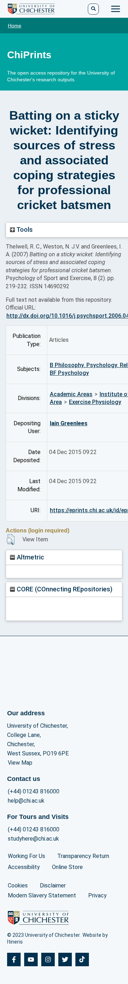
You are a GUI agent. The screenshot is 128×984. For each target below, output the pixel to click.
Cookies (18, 885)
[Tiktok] (82, 959)
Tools (24, 229)
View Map (20, 762)
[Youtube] (31, 959)
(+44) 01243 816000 (33, 791)
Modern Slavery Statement (42, 895)
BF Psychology (69, 373)
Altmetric (29, 557)
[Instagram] (48, 959)
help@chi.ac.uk (26, 800)
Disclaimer (53, 885)
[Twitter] (65, 959)
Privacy (97, 895)
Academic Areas (71, 394)
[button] (10, 539)
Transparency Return (83, 856)
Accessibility (24, 867)
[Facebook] (14, 959)
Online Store (67, 867)
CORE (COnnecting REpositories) (63, 589)
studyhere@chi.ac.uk (33, 838)
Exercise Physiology (95, 402)
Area (56, 402)
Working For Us (26, 856)
